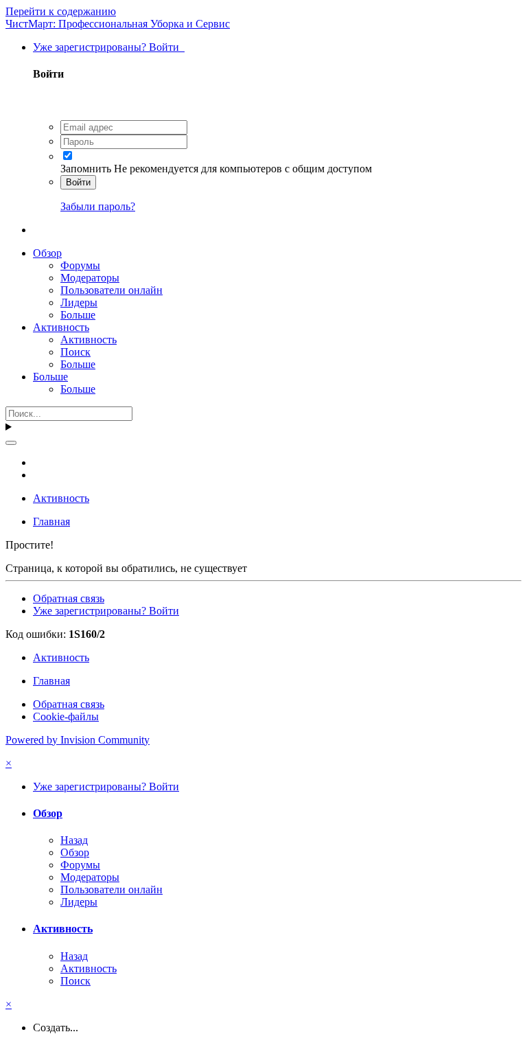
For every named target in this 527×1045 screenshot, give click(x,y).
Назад (74, 840)
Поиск (75, 352)
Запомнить (85, 168)
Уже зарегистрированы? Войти (109, 47)
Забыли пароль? (97, 206)
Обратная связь (68, 598)
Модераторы (89, 278)
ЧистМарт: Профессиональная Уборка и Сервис (117, 24)
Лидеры (78, 302)
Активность (61, 327)
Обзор (47, 253)
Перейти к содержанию (60, 11)
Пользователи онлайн (111, 290)
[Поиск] (10, 443)
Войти (78, 182)
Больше (77, 315)
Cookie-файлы (66, 716)
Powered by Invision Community (77, 740)
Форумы (80, 265)
